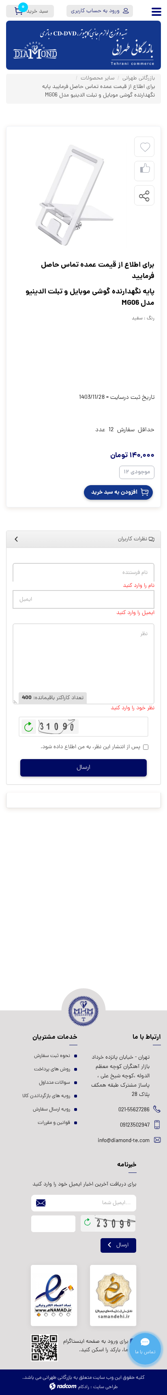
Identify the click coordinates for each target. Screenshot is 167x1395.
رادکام (83, 1387)
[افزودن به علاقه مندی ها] (145, 147)
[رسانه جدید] (74, 195)
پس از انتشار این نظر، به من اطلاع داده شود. (90, 747)
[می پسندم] (145, 171)
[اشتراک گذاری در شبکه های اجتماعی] (144, 196)
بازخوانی (28, 725)
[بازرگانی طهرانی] (132, 45)
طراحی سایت (105, 1387)
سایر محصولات (97, 78)
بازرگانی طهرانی (138, 78)
